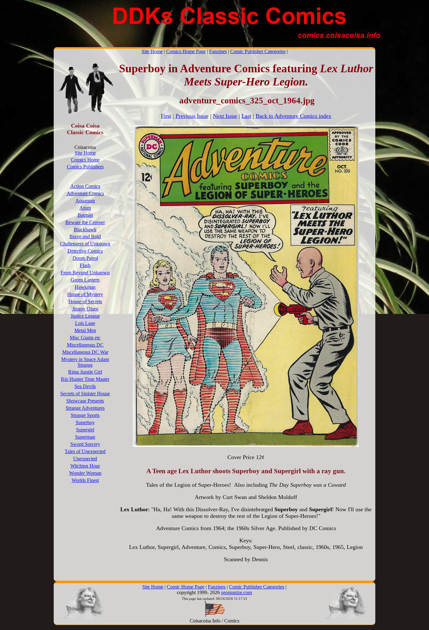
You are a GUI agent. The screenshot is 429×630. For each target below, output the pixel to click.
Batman (85, 215)
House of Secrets (85, 301)
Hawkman (85, 287)
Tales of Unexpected (85, 451)
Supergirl (85, 429)
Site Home (152, 51)
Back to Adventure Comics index (293, 116)
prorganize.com (236, 592)
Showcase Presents (85, 400)
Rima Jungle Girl (85, 372)
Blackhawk (85, 229)
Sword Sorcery (85, 444)
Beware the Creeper (85, 222)
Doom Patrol (85, 258)
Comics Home (85, 159)
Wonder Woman (85, 473)
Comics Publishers (85, 166)
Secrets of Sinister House (85, 393)
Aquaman (85, 200)
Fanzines (218, 51)
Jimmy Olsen (85, 308)
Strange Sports (85, 415)
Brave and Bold (85, 236)
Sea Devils (85, 386)
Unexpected (85, 458)
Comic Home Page (185, 586)
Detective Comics (85, 251)
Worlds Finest (85, 480)
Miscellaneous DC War (85, 352)
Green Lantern (85, 279)
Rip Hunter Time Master (85, 379)
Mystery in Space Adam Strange (85, 362)
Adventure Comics (85, 193)
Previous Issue (192, 116)
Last (246, 116)
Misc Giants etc (85, 337)
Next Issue (225, 116)
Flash (85, 265)
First (166, 116)
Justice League (85, 316)
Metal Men (85, 330)
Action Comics (85, 186)
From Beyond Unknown (85, 272)
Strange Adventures (85, 408)
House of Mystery (85, 294)
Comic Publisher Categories (257, 51)
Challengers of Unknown (85, 243)
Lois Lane (85, 323)
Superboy (85, 422)
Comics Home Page (186, 51)
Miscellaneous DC (85, 345)
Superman (85, 437)
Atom (85, 208)
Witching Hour (85, 465)
